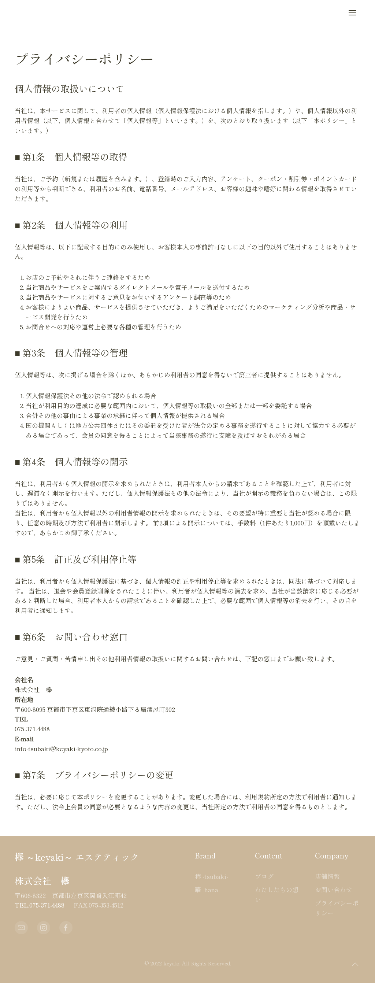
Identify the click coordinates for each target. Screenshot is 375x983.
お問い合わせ (333, 889)
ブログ (264, 876)
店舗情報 (327, 876)
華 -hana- (207, 889)
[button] (352, 13)
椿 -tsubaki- (211, 876)
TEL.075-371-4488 (39, 904)
